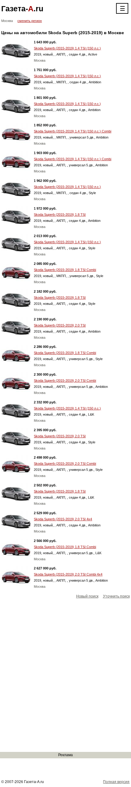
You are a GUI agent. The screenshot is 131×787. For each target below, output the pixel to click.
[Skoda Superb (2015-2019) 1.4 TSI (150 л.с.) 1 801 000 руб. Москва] (16, 105)
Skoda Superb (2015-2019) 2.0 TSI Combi (65, 380)
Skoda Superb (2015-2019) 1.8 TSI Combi (65, 270)
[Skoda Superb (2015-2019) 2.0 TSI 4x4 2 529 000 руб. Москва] (16, 520)
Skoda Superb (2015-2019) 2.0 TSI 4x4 (63, 519)
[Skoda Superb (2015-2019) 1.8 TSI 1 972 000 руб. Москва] (16, 216)
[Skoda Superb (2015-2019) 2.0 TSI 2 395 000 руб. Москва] (16, 437)
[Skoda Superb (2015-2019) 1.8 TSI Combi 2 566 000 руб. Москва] (16, 548)
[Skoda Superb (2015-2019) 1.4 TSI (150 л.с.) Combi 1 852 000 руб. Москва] (16, 133)
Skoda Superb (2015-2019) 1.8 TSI (60, 214)
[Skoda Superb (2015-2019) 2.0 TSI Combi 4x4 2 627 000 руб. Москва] (16, 576)
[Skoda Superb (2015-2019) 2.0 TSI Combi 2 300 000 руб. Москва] (16, 382)
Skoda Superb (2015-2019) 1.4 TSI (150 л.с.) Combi (72, 131)
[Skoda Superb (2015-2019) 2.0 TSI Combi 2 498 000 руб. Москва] (16, 465)
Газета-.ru (22, 8)
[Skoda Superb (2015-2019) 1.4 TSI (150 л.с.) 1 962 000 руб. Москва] (16, 188)
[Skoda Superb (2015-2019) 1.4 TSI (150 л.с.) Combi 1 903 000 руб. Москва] (16, 160)
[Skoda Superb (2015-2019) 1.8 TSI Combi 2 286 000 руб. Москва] (16, 354)
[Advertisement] (65, 675)
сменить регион (29, 21)
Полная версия (116, 782)
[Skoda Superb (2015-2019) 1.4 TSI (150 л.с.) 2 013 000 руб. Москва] (16, 243)
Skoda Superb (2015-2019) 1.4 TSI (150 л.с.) (67, 48)
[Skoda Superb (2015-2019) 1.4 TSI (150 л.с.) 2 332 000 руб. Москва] (16, 410)
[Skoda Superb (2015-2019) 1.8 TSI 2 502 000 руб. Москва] (16, 493)
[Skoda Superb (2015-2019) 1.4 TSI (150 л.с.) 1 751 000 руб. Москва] (16, 77)
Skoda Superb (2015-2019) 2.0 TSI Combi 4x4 (68, 574)
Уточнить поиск (116, 596)
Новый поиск (87, 596)
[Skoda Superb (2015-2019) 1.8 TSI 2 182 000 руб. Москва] (16, 299)
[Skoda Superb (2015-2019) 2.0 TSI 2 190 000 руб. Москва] (16, 327)
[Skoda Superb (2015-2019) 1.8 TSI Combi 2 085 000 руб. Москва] (16, 271)
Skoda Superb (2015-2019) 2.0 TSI (60, 325)
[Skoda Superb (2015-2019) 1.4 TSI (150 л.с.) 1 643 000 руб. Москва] (16, 50)
